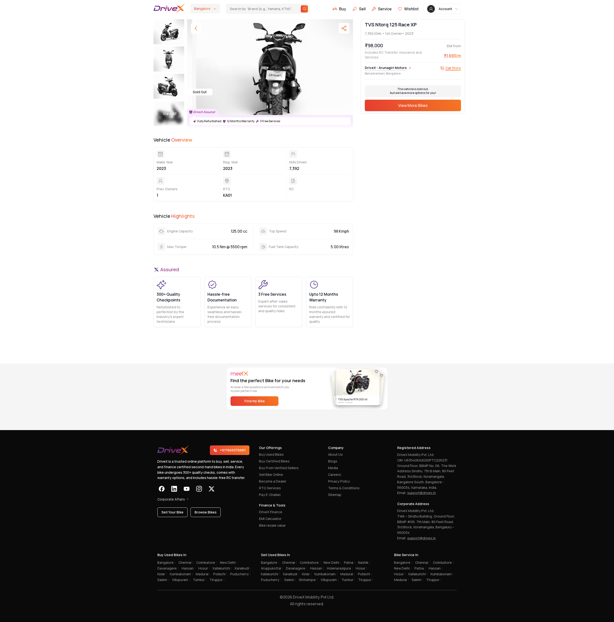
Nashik (364, 562)
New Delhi (228, 562)
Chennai (185, 562)
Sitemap (334, 494)
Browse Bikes (206, 512)
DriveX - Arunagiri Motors (386, 68)
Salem (163, 579)
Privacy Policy (339, 481)
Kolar (162, 574)
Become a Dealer (272, 481)
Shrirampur (308, 579)
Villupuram (181, 579)
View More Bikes (413, 105)
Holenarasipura (340, 568)
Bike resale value (272, 525)
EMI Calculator (270, 518)
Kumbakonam (181, 574)
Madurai (203, 574)
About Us (335, 454)
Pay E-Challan (270, 494)
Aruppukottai (272, 568)
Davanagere (168, 568)
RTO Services (270, 488)
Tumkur (200, 579)
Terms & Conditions (344, 488)
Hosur (204, 568)
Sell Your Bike (172, 512)
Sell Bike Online (271, 474)
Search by (258, 8)
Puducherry (240, 574)
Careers (334, 474)
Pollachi (220, 574)
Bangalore (166, 562)
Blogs (332, 461)
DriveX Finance (270, 512)
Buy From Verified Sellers (279, 468)
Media (333, 468)
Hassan (188, 568)
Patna (349, 562)
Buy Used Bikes (271, 454)
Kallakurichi (222, 568)
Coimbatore (206, 562)
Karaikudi (243, 568)
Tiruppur (216, 579)
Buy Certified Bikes (274, 461)
